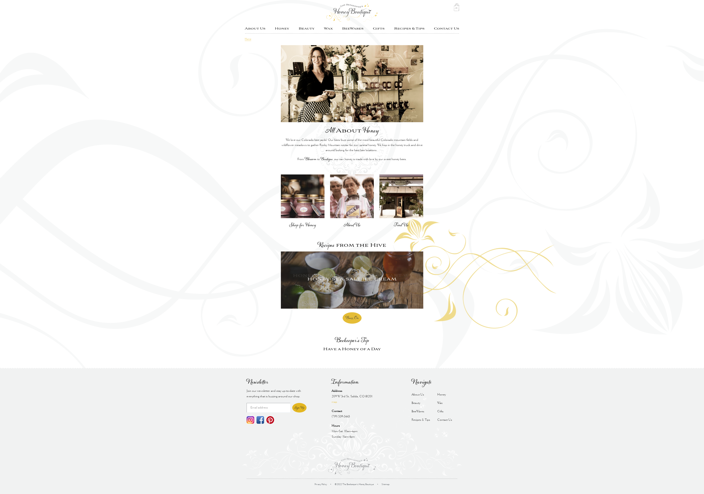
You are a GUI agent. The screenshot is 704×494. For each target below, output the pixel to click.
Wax (328, 29)
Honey (282, 29)
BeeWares (353, 29)
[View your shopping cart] (456, 8)
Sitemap (386, 484)
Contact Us (446, 29)
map (334, 402)
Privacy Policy (321, 484)
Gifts (379, 29)
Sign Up (299, 407)
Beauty (306, 29)
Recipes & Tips (409, 29)
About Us (255, 29)
